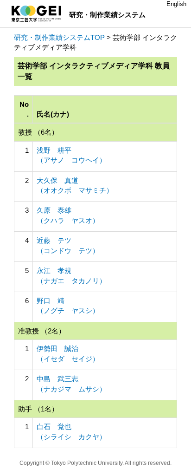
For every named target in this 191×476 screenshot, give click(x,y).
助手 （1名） (38, 409)
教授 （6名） (38, 132)
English (176, 3)
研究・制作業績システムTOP (59, 37)
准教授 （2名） (41, 331)
